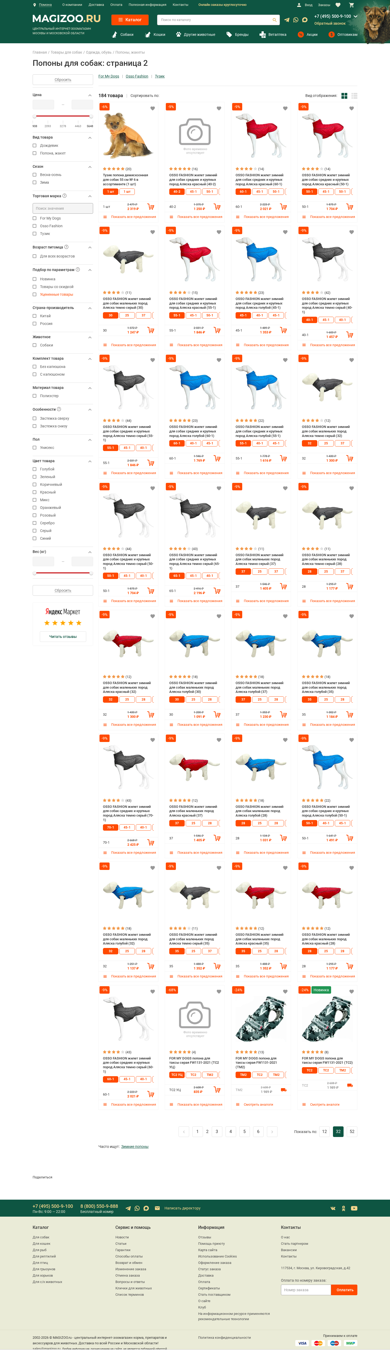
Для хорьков (43, 1275)
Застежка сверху (54, 418)
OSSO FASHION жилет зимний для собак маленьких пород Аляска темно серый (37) (259, 559)
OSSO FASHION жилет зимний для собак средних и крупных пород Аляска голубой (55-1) (259, 431)
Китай (45, 316)
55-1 (177, 315)
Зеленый (47, 477)
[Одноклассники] (343, 1208)
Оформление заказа (214, 1263)
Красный (48, 492)
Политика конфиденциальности (224, 1338)
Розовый (48, 515)
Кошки (159, 34)
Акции (312, 34)
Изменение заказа (130, 1269)
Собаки (126, 34)
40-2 (177, 192)
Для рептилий (44, 1256)
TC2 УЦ (177, 1075)
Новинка (47, 279)
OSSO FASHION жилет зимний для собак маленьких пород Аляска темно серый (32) (326, 431)
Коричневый (51, 485)
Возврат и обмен (128, 1263)
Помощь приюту (211, 1244)
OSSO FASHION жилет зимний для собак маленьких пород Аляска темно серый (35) (193, 939)
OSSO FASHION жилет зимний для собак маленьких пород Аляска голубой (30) (193, 687)
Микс (44, 500)
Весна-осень (51, 175)
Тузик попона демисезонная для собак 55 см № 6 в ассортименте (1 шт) (125, 179)
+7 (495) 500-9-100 (332, 16)
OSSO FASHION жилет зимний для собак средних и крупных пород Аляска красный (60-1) (259, 179)
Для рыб (39, 1250)
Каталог (133, 19)
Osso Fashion (51, 226)
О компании (72, 5)
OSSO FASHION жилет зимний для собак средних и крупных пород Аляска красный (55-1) (193, 303)
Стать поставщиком (214, 1295)
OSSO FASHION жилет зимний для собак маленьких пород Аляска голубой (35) (326, 687)
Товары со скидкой (56, 287)
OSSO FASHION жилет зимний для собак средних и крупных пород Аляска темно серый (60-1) (128, 1065)
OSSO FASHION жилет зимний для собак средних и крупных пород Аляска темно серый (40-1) (327, 305)
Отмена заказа (127, 1275)
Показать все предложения (133, 217)
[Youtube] (354, 1208)
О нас (285, 1237)
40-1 (259, 315)
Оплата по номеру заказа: (303, 1280)
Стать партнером (294, 1244)
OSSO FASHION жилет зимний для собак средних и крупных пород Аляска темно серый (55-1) (128, 433)
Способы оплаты (129, 1256)
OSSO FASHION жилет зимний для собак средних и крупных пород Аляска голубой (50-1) (326, 811)
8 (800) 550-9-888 (99, 1206)
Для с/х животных (47, 1282)
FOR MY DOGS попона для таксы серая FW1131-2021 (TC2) (327, 1060)
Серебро (47, 523)
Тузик (45, 234)
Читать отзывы (63, 636)
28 (309, 571)
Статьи (121, 1244)
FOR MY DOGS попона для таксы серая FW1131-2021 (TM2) (256, 1062)
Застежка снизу (53, 426)
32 (309, 443)
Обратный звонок (330, 23)
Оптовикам (347, 34)
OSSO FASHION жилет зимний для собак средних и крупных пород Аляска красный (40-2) (193, 179)
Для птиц (40, 1263)
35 (309, 699)
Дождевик (49, 146)
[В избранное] (152, 108)
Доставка (96, 5)
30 (110, 315)
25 (127, 315)
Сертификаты (209, 1288)
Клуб (202, 1307)
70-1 (110, 827)
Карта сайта (207, 1250)
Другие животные (199, 34)
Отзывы (204, 1237)
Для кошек (41, 1244)
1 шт (110, 192)
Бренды (242, 34)
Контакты (180, 5)
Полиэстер (49, 396)
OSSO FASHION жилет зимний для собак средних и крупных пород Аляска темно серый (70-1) (128, 813)
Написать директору (182, 1208)
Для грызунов (44, 1269)
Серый (45, 531)
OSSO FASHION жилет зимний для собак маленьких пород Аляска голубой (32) (127, 939)
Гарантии (123, 1250)
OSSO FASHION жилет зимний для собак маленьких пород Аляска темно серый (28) (326, 559)
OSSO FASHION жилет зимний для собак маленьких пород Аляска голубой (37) (259, 687)
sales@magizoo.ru (46, 1349)
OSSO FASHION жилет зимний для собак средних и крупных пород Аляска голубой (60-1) (193, 431)
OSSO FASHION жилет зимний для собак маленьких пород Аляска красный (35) (259, 939)
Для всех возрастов (57, 256)
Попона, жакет (53, 153)
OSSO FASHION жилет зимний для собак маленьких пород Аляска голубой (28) (259, 811)
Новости (122, 1237)
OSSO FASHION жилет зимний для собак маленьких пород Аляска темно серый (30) (127, 303)
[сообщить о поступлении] (283, 1089)
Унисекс (47, 448)
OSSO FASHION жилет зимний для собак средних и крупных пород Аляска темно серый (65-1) (194, 561)
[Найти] (274, 20)
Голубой (47, 469)
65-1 (177, 576)
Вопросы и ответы (130, 1282)
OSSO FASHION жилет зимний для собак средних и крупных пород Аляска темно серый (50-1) (128, 561)
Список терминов (129, 1295)
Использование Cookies (217, 1256)
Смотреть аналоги (258, 1104)
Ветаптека (277, 34)
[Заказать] (150, 206)
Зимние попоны (135, 1146)
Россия (46, 324)
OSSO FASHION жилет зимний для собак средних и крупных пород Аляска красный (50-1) (326, 179)
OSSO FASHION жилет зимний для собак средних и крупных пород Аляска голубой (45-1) (259, 303)
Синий (45, 538)
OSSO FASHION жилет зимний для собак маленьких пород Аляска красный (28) (326, 939)
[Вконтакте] (333, 1208)
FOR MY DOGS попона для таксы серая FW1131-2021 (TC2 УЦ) (194, 1062)
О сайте (204, 1301)
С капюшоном (52, 374)
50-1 (209, 192)
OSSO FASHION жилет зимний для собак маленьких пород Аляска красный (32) (127, 687)
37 (143, 315)
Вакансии (289, 1250)
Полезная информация (147, 5)
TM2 (210, 1075)
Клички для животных (133, 1288)
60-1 (243, 192)
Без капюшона (53, 367)
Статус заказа (209, 1269)
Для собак (41, 1237)
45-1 (193, 192)
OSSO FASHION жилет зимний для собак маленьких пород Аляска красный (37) (193, 811)
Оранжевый (50, 508)
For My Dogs (50, 218)
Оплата (116, 5)
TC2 (193, 1075)
